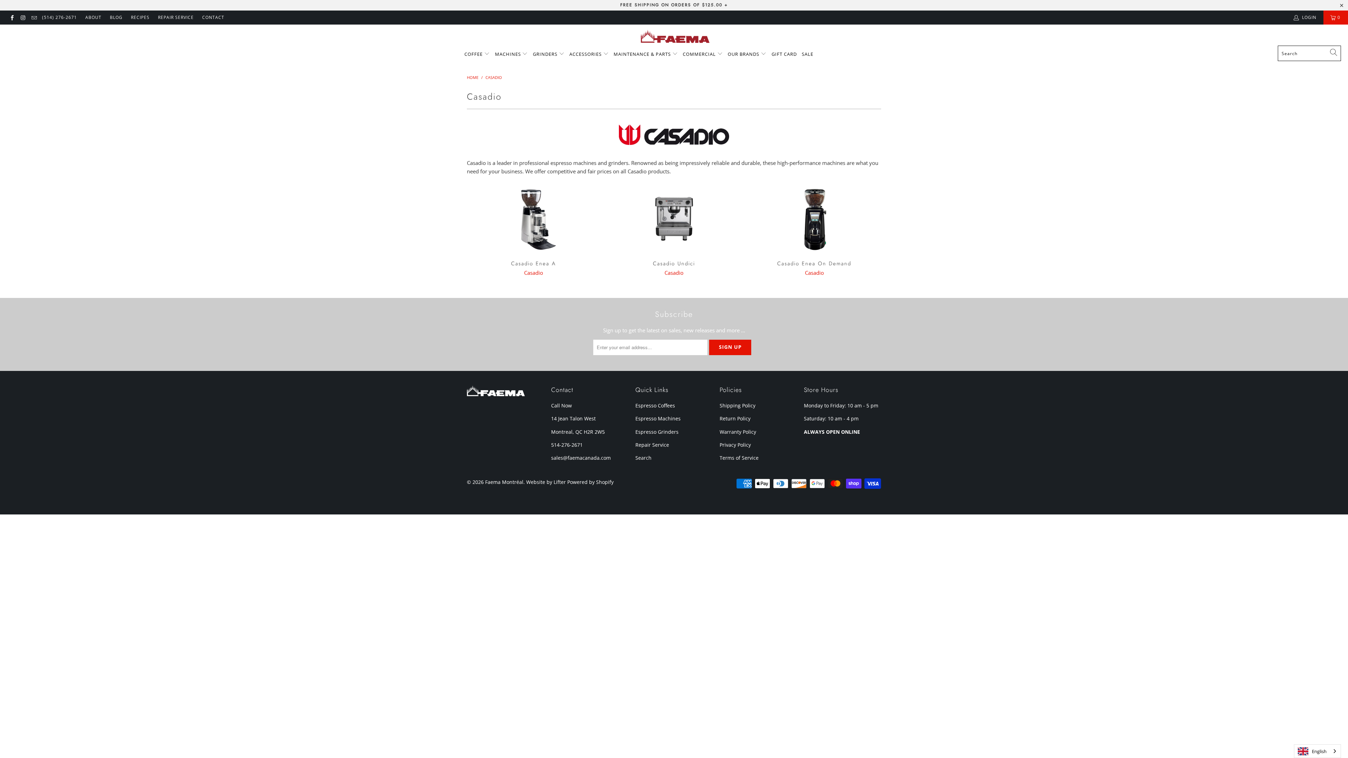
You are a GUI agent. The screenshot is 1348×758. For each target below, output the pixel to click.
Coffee (474, 54)
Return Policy (735, 418)
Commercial (700, 54)
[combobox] (1309, 53)
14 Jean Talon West (573, 418)
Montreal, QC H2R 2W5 (578, 431)
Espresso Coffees (655, 405)
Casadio (533, 272)
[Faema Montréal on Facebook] (12, 17)
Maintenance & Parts (643, 54)
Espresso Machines (658, 418)
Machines (508, 54)
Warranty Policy (738, 431)
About (93, 17)
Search (643, 457)
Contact (213, 17)
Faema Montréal (504, 482)
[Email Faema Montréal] (34, 17)
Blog (116, 17)
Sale (807, 54)
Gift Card (784, 54)
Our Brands (744, 54)
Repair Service (652, 444)
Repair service (176, 17)
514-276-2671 (567, 444)
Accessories (586, 54)
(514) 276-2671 (59, 17)
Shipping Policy (737, 405)
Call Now (561, 405)
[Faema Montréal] (674, 37)
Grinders (546, 54)
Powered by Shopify (590, 482)
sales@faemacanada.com (581, 457)
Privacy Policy (735, 444)
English (1319, 751)
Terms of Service (739, 457)
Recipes (140, 17)
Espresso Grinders (657, 431)
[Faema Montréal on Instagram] (23, 17)
